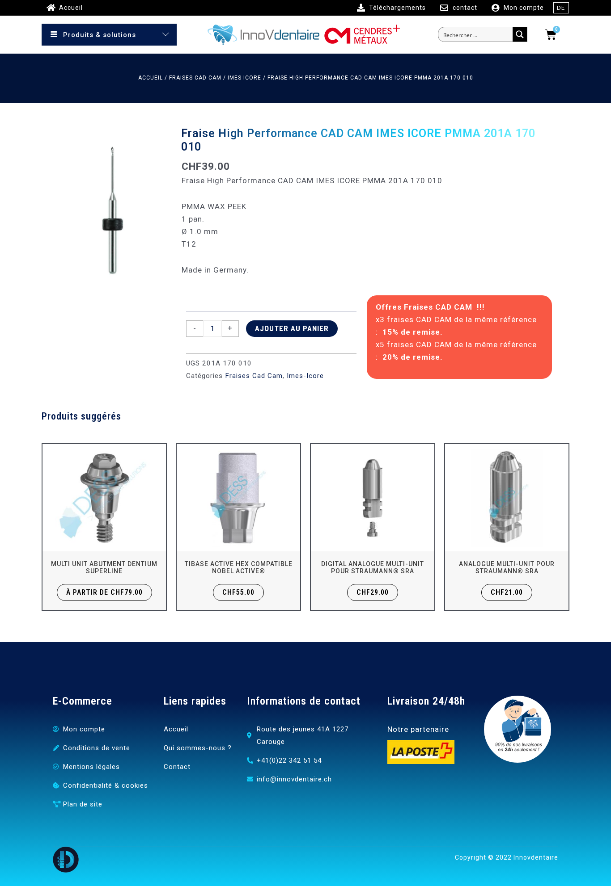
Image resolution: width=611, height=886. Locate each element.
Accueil (150, 78)
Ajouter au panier (292, 328)
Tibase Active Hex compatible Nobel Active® (239, 567)
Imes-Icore (244, 78)
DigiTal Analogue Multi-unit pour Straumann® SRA (372, 567)
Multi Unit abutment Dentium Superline (104, 567)
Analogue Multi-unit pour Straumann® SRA (507, 567)
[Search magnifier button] (520, 34)
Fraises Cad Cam (195, 78)
